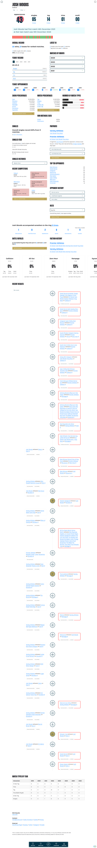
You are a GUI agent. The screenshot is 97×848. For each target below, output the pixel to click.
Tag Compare (71, 363)
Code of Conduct (28, 819)
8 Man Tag (40, 106)
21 (20, 46)
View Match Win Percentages (46, 110)
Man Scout (17, 182)
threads (42, 825)
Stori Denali (74, 246)
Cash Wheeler (64, 436)
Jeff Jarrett (67, 438)
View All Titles (55, 217)
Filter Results (16, 290)
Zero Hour (75, 336)
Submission (40, 121)
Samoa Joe (17, 190)
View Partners (55, 157)
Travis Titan (34, 695)
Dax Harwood (71, 436)
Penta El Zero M (74, 412)
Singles (15, 68)
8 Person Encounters (65, 444)
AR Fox (62, 530)
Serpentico (63, 543)
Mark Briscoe (35, 173)
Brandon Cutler (30, 554)
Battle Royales (18, 248)
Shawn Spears (64, 764)
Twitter (30, 825)
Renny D (32, 656)
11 (42, 89)
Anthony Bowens (54, 174)
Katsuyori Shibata (68, 381)
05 (34, 19)
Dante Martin (67, 530)
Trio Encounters (64, 315)
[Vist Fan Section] (93, 2)
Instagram (36, 825)
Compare (38, 454)
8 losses (63, 23)
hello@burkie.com (17, 819)
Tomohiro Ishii (64, 371)
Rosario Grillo (35, 566)
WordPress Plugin (17, 825)
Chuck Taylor (74, 534)
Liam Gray (32, 512)
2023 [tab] (21, 62)
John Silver (72, 410)
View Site (14, 814)
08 (33, 89)
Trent (72, 544)
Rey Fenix (62, 415)
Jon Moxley (72, 537)
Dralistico (73, 535)
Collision (14, 103)
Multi (14, 78)
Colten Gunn (70, 345)
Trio (14, 75)
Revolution (15, 108)
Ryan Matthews (33, 626)
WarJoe (62, 615)
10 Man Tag (40, 104)
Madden (66, 299)
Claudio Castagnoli (37, 182)
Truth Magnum (69, 295)
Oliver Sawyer (30, 666)
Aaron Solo (72, 406)
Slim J (72, 439)
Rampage (15, 104)
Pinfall (39, 119)
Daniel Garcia (53, 169)
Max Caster (53, 176)
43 (19, 20)
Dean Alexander (54, 181)
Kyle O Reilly (53, 178)
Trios (38, 103)
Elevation (14, 101)
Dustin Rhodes (64, 333)
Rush (74, 541)
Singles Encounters (30, 454)
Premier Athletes (57, 136)
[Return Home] (2, 2)
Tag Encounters (64, 363)
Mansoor (71, 299)
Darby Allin (63, 357)
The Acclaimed (64, 574)
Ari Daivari (53, 139)
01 (63, 19)
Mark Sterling (66, 246)
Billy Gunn (53, 179)
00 (77, 19)
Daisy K (16, 173)
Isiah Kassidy (71, 309)
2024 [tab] (17, 62)
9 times (55, 225)
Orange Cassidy (77, 144)
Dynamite (15, 110)
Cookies (36, 819)
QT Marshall (74, 414)
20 (13, 46)
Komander (53, 183)
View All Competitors (19, 199)
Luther (72, 539)
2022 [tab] (25, 62)
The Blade (68, 415)
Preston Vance (69, 541)
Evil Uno (66, 410)
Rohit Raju (32, 607)
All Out (14, 106)
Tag (14, 72)
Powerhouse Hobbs (65, 414)
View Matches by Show (20, 113)
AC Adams (41, 744)
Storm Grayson (33, 646)
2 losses (77, 23)
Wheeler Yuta (63, 734)
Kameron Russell (35, 483)
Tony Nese (60, 133)
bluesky (25, 825)
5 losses (48, 23)
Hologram (52, 170)
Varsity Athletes (56, 130)
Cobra (33, 190)
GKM (41, 664)
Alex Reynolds (64, 424)
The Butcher (74, 415)
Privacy (42, 819)
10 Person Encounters (65, 303)
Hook (61, 381)
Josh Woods (53, 133)
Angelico (62, 534)
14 (48, 19)
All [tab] (13, 62)
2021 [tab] (29, 62)
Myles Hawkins (35, 586)
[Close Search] (95, 2)
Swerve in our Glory (65, 703)
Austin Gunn (63, 345)
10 (64, 46)
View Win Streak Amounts (19, 149)
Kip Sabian (67, 412)
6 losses (34, 23)
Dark (13, 99)
